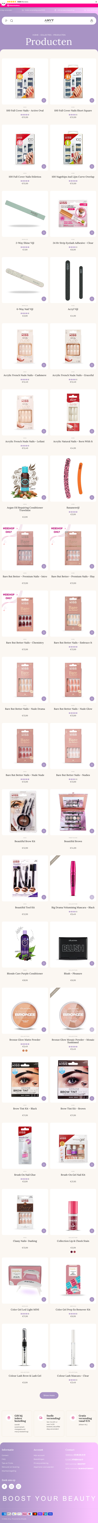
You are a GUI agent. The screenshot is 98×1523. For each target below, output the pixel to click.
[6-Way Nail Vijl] (25, 280)
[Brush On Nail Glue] (25, 1146)
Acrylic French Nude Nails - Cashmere (25, 375)
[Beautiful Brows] (73, 812)
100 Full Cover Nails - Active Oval (25, 110)
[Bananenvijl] (73, 479)
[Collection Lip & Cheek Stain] (73, 1212)
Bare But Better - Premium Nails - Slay (73, 576)
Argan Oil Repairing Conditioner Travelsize (25, 509)
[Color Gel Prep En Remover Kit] (73, 1280)
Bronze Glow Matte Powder (24, 1039)
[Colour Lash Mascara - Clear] (73, 1347)
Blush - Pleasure (73, 973)
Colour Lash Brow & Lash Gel (25, 1375)
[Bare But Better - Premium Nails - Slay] (73, 547)
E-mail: (74, 1459)
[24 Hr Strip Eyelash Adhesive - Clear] (73, 214)
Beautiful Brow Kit (25, 841)
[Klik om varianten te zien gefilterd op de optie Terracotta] (23, 1050)
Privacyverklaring (41, 1463)
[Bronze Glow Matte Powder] (25, 1011)
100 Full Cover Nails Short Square (73, 110)
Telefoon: (75, 1455)
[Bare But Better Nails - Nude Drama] (25, 680)
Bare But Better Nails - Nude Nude (25, 775)
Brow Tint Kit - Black (25, 1108)
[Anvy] (49, 21)
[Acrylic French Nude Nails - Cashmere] (25, 346)
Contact (5, 1455)
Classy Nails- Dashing (25, 1240)
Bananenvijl (73, 507)
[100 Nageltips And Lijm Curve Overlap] (73, 148)
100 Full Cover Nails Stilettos (25, 176)
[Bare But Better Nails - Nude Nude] (25, 746)
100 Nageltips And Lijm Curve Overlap (73, 176)
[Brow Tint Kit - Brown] (73, 1079)
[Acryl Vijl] (73, 280)
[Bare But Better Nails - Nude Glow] (73, 680)
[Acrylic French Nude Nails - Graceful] (73, 346)
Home (35, 35)
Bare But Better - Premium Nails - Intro (25, 576)
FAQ (3, 1459)
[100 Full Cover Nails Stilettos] (25, 148)
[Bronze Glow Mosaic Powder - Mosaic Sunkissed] (73, 1011)
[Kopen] (43, 100)
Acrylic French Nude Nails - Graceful (73, 375)
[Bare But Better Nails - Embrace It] (73, 614)
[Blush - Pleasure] (73, 945)
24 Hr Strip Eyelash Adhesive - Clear (73, 242)
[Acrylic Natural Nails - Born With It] (73, 412)
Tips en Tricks (7, 1463)
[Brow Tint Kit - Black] (25, 1079)
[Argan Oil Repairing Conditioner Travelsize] (25, 479)
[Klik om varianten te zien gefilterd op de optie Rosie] (71, 1252)
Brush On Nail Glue (25, 1174)
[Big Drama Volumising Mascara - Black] (73, 878)
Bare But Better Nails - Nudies (73, 775)
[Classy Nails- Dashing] (25, 1212)
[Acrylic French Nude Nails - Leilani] (25, 412)
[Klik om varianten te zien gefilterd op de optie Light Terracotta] (26, 1050)
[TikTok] (18, 1486)
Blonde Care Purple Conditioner (25, 973)
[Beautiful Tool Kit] (25, 878)
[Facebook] (4, 1486)
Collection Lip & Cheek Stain (73, 1240)
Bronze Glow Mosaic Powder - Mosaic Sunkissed (73, 1041)
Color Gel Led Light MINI (25, 1309)
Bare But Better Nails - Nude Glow (73, 708)
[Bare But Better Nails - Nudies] (73, 746)
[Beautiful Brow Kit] (25, 812)
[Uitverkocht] (92, 897)
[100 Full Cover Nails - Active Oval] (25, 81)
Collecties (46, 35)
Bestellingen (39, 1459)
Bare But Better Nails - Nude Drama (25, 708)
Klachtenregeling (9, 1471)
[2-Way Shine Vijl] (25, 214)
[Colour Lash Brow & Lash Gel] (25, 1347)
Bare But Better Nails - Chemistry (25, 642)
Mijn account (39, 1455)
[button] (6, 20)
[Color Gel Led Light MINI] (25, 1280)
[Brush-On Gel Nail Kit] (73, 1146)
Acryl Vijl (73, 309)
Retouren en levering (10, 1467)
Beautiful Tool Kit (25, 907)
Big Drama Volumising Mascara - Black (73, 907)
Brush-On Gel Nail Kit (73, 1174)
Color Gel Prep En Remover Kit (73, 1309)
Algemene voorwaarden (44, 1467)
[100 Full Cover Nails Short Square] (73, 81)
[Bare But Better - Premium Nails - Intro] (25, 547)
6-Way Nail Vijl (25, 309)
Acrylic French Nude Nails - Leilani (24, 441)
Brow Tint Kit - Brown (73, 1108)
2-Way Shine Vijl (25, 242)
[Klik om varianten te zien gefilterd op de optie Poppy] (74, 1252)
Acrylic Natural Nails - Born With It (73, 441)
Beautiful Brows (73, 841)
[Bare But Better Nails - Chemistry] (25, 614)
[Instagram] (11, 1486)
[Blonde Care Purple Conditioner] (25, 945)
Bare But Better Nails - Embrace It (73, 642)
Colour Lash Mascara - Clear (73, 1375)
